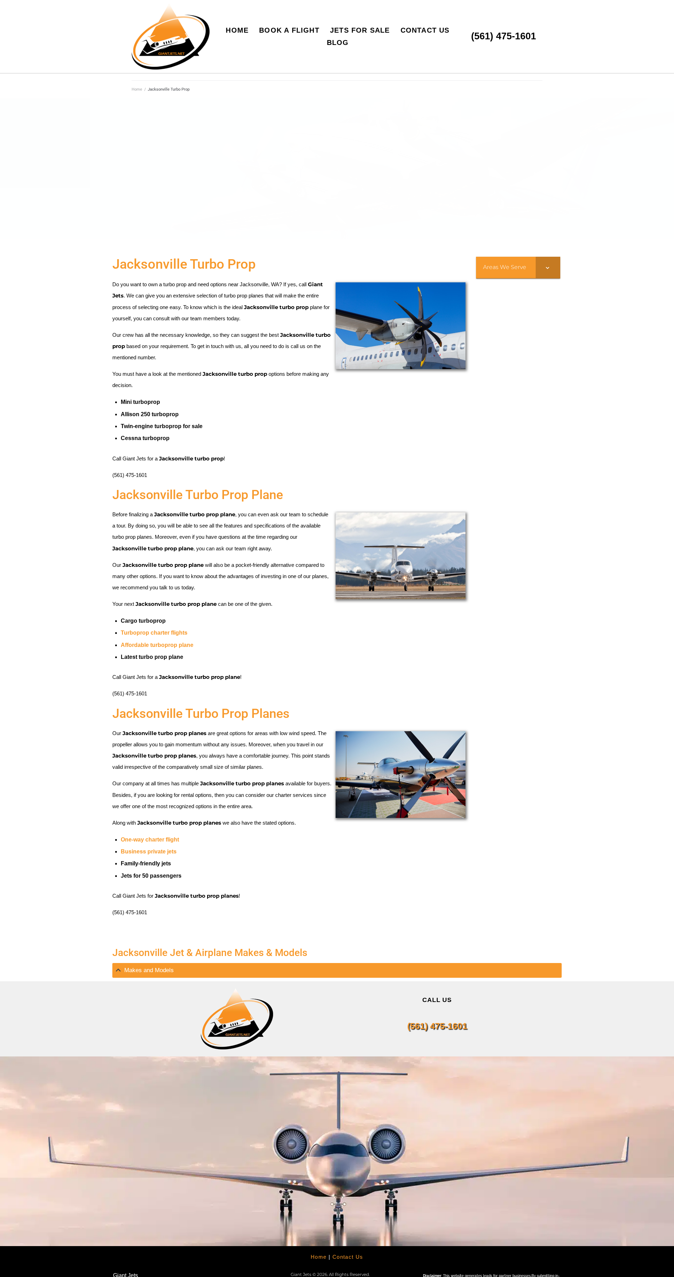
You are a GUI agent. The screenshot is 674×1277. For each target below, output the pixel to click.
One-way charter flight (150, 840)
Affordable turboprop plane (157, 645)
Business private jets (149, 851)
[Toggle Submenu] (548, 267)
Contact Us (347, 1257)
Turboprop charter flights (154, 633)
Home (137, 89)
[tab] (337, 970)
